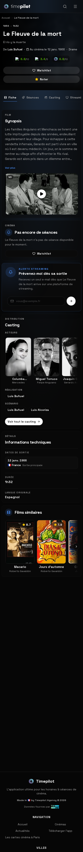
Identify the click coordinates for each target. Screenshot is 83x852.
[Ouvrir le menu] (75, 6)
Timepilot (45, 781)
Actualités (23, 831)
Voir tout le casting (22, 421)
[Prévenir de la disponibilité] (71, 301)
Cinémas (60, 824)
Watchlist (44, 70)
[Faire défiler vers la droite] (76, 357)
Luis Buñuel (15, 49)
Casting (54, 97)
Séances (32, 97)
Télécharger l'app (60, 831)
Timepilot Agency (46, 800)
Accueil (22, 824)
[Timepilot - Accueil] (17, 6)
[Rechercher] (64, 6)
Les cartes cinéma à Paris (22, 837)
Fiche (12, 97)
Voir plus (10, 167)
